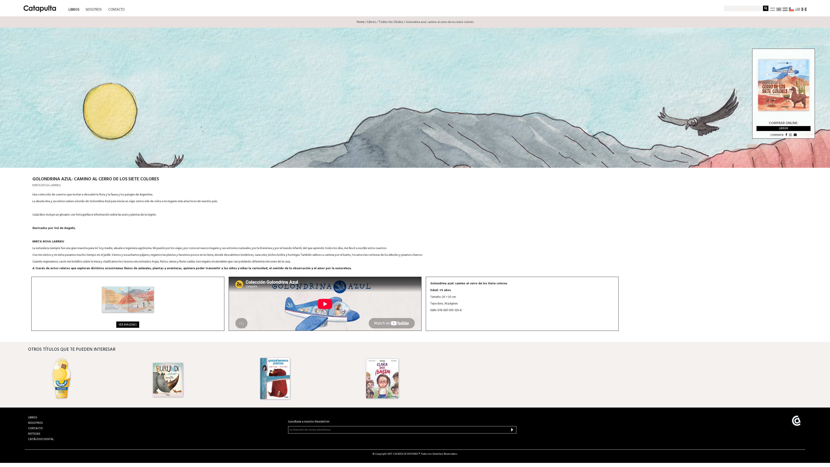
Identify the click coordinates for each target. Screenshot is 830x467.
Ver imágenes (128, 324)
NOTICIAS (34, 433)
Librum (783, 128)
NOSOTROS (94, 10)
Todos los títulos (390, 22)
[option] (94, 378)
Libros (371, 22)
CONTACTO (116, 10)
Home (361, 22)
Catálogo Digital (41, 439)
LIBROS (74, 9)
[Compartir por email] (795, 134)
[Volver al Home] (38, 7)
